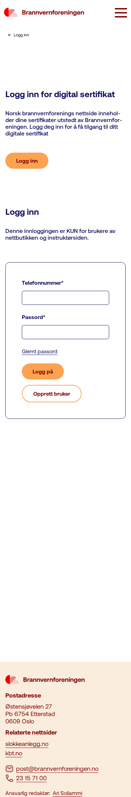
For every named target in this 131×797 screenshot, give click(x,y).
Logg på (43, 371)
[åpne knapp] (121, 13)
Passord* (33, 317)
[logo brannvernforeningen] (44, 12)
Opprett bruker (51, 393)
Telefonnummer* (42, 282)
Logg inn (27, 160)
